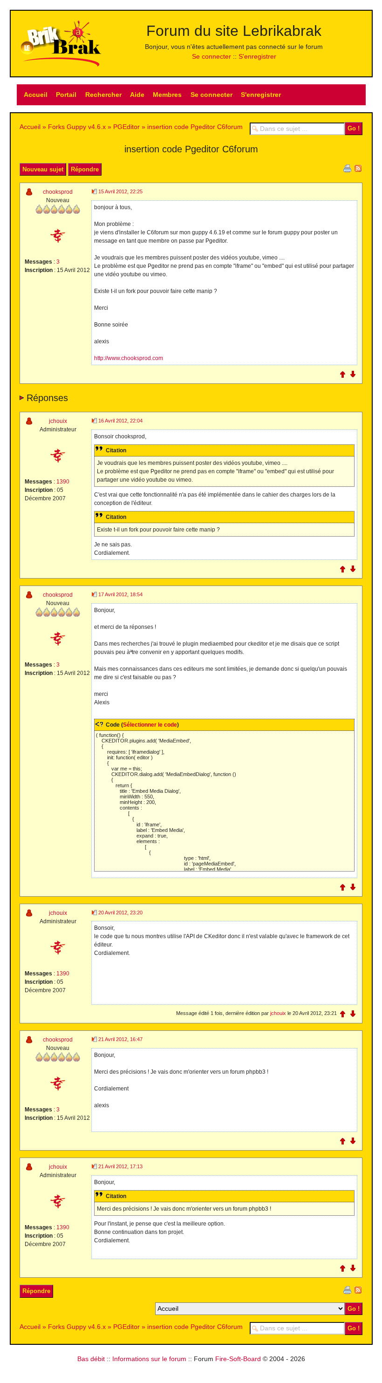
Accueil (36, 94)
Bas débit (91, 1359)
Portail (66, 94)
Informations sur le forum (149, 1359)
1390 (62, 481)
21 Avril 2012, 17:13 (120, 1166)
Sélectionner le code (150, 725)
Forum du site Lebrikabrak (233, 30)
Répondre (85, 169)
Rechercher (103, 94)
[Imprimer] (347, 167)
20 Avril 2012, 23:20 (120, 912)
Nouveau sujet (42, 169)
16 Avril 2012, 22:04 (120, 420)
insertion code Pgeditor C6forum (195, 126)
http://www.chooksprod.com (128, 358)
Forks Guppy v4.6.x (77, 126)
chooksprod (58, 192)
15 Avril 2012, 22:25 (120, 191)
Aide (137, 94)
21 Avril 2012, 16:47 (120, 1039)
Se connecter (211, 56)
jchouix (58, 421)
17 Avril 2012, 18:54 (120, 594)
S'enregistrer (257, 56)
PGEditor (126, 126)
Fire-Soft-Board (238, 1359)
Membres (167, 94)
